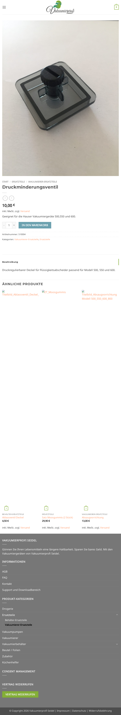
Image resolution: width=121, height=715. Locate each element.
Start (5, 181)
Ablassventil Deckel (13, 517)
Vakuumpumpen (12, 631)
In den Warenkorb (35, 225)
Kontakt (7, 583)
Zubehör (7, 656)
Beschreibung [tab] (10, 262)
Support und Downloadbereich (21, 590)
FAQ (4, 577)
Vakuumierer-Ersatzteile (42, 181)
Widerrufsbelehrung (100, 710)
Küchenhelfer (10, 662)
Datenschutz (79, 710)
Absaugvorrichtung (93, 517)
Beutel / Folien (11, 650)
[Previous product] (11, 198)
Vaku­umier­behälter (14, 644)
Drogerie (7, 608)
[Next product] (5, 198)
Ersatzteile (18, 181)
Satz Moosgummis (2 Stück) (57, 517)
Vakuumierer (10, 638)
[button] (4, 7)
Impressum (63, 710)
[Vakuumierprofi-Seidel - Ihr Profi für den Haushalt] (60, 7)
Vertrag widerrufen (20, 694)
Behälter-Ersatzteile (16, 620)
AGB (5, 571)
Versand (25, 211)
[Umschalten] (117, 615)
